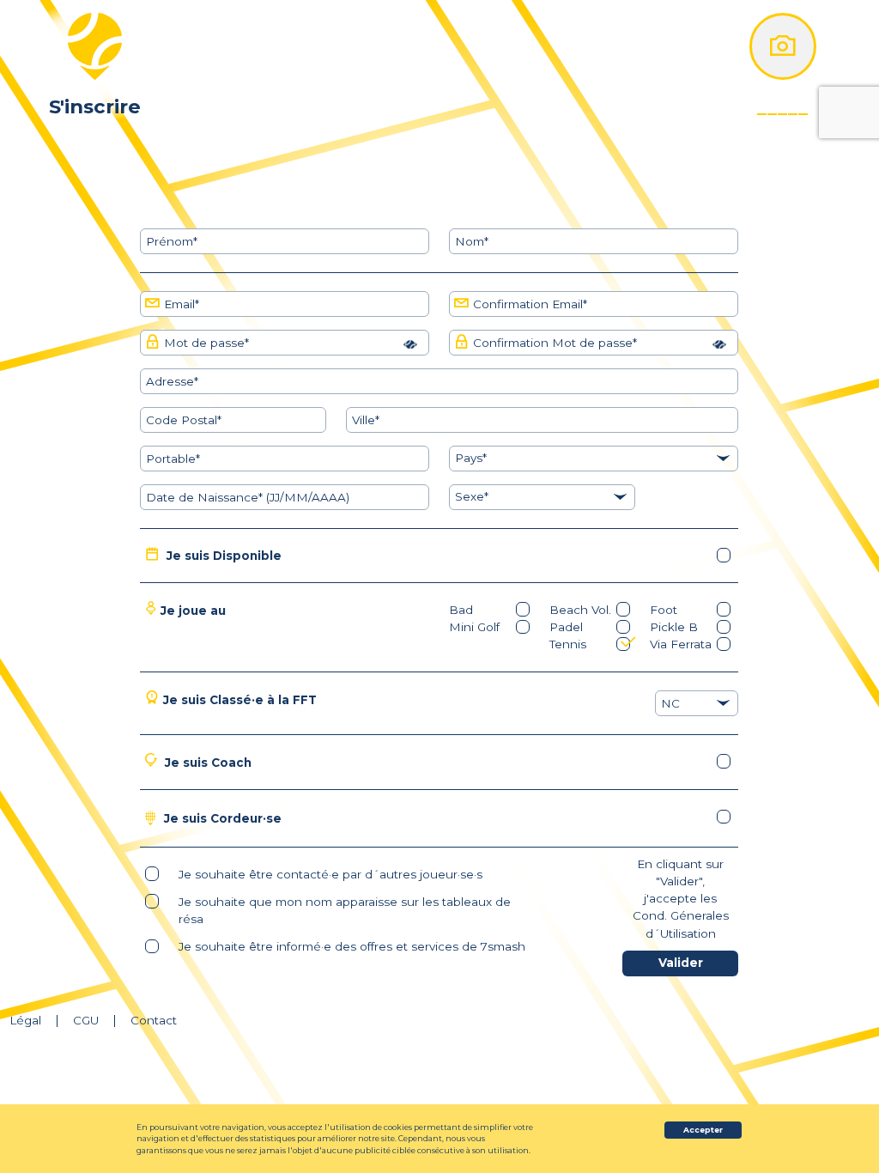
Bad (461, 610)
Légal (25, 1020)
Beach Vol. (580, 610)
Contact (153, 1020)
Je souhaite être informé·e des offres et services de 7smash (352, 946)
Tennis (567, 644)
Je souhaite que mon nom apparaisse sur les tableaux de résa (345, 910)
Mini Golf (474, 627)
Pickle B (674, 627)
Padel (566, 627)
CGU (86, 1020)
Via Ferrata (681, 644)
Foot (663, 610)
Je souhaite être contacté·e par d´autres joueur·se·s (330, 874)
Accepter (703, 1129)
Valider (680, 962)
